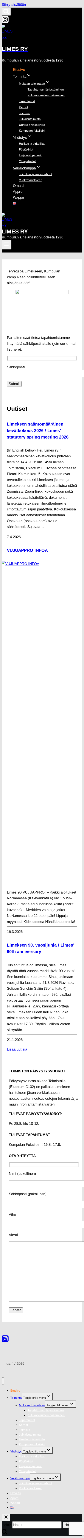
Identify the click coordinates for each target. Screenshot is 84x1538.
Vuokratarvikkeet (30, 180)
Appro (17, 191)
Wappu (18, 197)
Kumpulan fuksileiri (32, 130)
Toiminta (16, 1397)
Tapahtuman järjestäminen (46, 89)
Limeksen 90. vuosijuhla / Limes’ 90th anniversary (40, 948)
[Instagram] (5, 22)
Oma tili (19, 186)
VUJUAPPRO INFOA (27, 550)
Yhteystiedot (27, 161)
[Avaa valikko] (6, 244)
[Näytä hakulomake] (6, 12)
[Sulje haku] (6, 1517)
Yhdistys (16, 1451)
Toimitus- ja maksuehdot (35, 174)
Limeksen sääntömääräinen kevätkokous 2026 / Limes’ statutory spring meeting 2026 (37, 430)
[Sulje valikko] (3, 1380)
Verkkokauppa (20, 1478)
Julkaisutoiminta (30, 119)
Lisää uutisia (17, 1049)
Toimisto (24, 113)
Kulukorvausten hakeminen (46, 95)
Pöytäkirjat (26, 149)
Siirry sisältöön (14, 5)
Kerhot (23, 107)
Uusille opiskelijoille (32, 124)
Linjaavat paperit (30, 155)
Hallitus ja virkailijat (32, 143)
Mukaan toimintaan (32, 1405)
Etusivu (19, 70)
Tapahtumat (27, 101)
